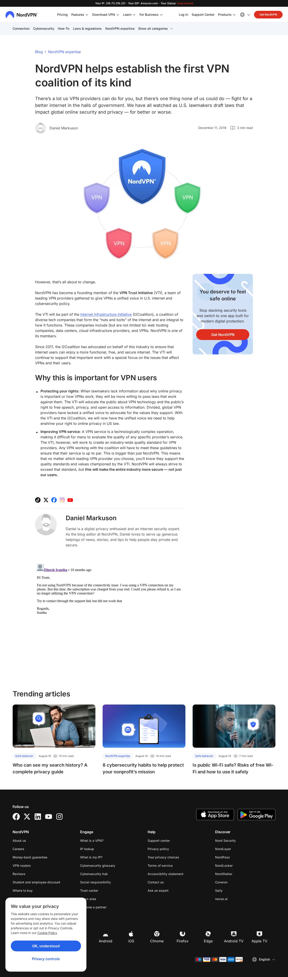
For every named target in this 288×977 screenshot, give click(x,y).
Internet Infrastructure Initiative (106, 314)
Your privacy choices (163, 857)
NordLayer (237, 849)
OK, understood (46, 946)
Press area (88, 899)
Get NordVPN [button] (268, 14)
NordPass (236, 857)
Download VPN (103, 14)
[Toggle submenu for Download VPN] (117, 14)
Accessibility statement (165, 874)
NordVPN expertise (120, 28)
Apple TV (259, 941)
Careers (33, 849)
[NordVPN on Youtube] (70, 500)
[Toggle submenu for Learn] (134, 14)
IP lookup (87, 849)
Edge (208, 941)
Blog (39, 52)
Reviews (19, 874)
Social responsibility (95, 882)
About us (19, 840)
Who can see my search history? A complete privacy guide (50, 768)
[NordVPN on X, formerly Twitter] (46, 500)
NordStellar (238, 874)
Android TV (233, 941)
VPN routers (22, 865)
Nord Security (239, 840)
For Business (149, 14)
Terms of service (174, 865)
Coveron (235, 882)
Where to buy (23, 890)
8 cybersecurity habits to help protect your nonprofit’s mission (143, 768)
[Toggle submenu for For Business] (161, 14)
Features (77, 14)
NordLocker (238, 865)
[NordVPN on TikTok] (37, 500)
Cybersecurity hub (94, 874)
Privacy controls (46, 959)
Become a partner (93, 907)
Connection (21, 28)
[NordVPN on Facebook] (54, 500)
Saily (233, 890)
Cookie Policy (47, 933)
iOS (131, 941)
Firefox (183, 941)
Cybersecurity (43, 28)
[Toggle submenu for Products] (234, 14)
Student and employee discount (36, 882)
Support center (159, 840)
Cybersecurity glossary (97, 865)
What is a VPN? (92, 840)
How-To (63, 28)
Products (225, 14)
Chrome (157, 941)
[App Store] (215, 814)
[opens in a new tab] (16, 816)
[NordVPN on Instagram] (62, 500)
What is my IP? (91, 857)
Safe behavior (24, 756)
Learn (127, 14)
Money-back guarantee (30, 857)
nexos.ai (235, 899)
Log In (183, 14)
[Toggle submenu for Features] (87, 14)
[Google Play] (256, 814)
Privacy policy (172, 849)
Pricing (62, 14)
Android (105, 941)
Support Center (203, 14)
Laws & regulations (87, 28)
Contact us (156, 882)
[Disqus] (110, 618)
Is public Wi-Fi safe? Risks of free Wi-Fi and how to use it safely (233, 768)
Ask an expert (158, 890)
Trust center (89, 890)
